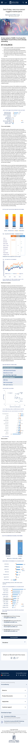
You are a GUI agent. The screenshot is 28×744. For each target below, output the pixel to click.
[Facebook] (16, 675)
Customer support (7, 707)
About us (4, 690)
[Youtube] (20, 675)
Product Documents (7, 696)
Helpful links (5, 701)
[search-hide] (23, 2)
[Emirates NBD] (14, 2)
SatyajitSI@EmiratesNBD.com (10, 631)
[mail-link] (12, 658)
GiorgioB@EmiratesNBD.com (10, 622)
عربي (5, 2)
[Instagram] (23, 675)
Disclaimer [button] (5, 642)
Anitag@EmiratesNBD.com (10, 617)
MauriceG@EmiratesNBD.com (10, 626)
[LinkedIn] (25, 675)
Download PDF (14, 637)
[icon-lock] (26, 2)
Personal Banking (5, 684)
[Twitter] (18, 675)
